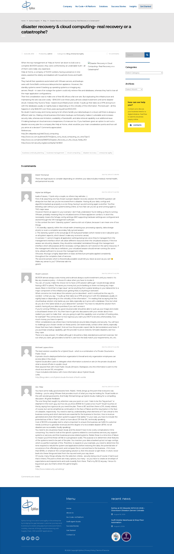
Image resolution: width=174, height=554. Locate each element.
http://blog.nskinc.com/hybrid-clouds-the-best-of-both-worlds (60, 377)
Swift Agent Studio (73, 521)
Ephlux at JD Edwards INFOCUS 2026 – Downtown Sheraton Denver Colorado (128, 509)
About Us (69, 513)
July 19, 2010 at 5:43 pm (110, 386)
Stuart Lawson (41, 274)
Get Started (145, 6)
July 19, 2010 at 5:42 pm (110, 273)
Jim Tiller (39, 387)
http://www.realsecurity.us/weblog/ (49, 469)
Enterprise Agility (105, 153)
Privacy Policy (90, 550)
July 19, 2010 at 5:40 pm (110, 192)
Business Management (55, 153)
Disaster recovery (89, 153)
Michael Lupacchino (44, 347)
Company (67, 6)
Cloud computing (73, 153)
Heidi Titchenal (42, 175)
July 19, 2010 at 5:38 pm (110, 174)
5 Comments (114, 54)
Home (23, 21)
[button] (136, 125)
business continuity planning (33, 153)
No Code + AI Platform (85, 6)
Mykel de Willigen (43, 192)
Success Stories (118, 6)
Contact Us (70, 535)
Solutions (103, 6)
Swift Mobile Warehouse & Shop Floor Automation (127, 521)
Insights (133, 6)
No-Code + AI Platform (75, 517)
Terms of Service (102, 550)
